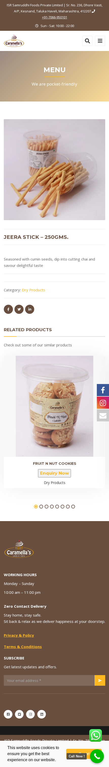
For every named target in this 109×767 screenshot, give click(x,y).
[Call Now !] (97, 756)
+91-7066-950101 (54, 17)
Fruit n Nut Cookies (54, 463)
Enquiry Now (54, 473)
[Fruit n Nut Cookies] (46, 401)
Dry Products (33, 289)
